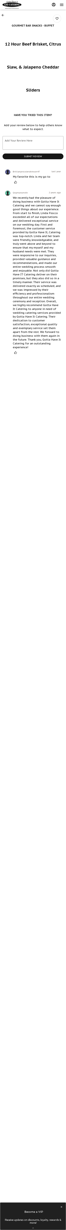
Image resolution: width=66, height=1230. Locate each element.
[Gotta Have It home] (16, 5)
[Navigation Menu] (61, 5)
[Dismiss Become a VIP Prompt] (61, 1207)
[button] (4, 15)
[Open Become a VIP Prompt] (33, 1228)
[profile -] (54, 5)
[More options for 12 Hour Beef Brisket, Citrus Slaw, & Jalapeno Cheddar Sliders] (57, 18)
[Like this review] (16, 182)
